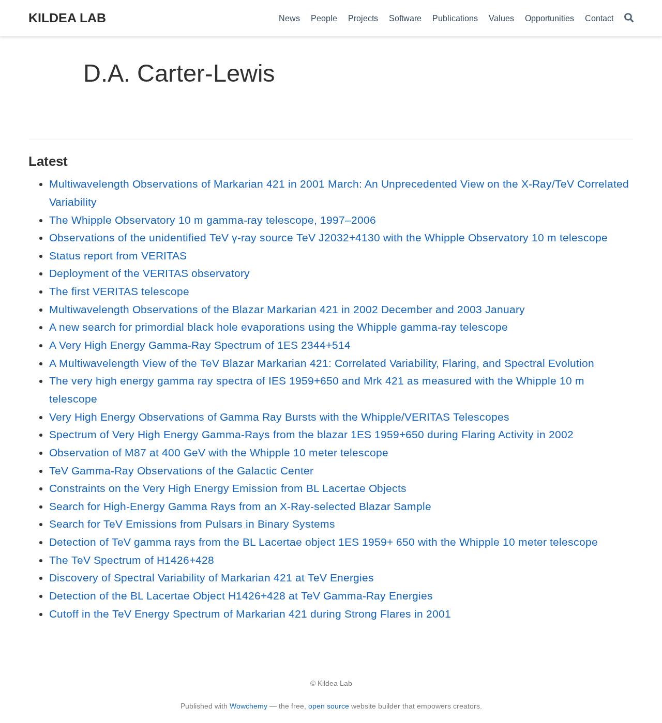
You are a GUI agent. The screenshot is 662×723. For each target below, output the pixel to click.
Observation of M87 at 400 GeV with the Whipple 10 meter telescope (218, 452)
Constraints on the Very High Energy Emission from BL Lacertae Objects (228, 488)
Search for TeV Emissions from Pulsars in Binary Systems (192, 524)
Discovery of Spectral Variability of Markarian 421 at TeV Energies (211, 577)
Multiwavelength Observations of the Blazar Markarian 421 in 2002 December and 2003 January (287, 309)
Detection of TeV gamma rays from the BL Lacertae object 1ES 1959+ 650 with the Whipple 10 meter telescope (323, 542)
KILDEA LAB (67, 17)
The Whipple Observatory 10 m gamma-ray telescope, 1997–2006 (212, 220)
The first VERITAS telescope (119, 291)
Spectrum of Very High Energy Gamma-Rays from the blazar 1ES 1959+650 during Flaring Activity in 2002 (311, 434)
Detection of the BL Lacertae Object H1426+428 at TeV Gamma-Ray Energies (241, 596)
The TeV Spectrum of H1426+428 (131, 560)
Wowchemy (248, 706)
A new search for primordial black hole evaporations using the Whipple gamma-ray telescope (278, 327)
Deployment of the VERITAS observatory (149, 273)
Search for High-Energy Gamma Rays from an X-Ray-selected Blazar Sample (240, 506)
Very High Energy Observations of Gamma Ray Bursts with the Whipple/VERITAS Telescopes (279, 417)
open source (328, 706)
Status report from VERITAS (118, 255)
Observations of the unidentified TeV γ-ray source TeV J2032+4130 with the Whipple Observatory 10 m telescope (328, 237)
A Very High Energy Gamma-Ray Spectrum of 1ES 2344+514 (200, 345)
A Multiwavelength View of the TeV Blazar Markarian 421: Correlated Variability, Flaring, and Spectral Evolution (321, 363)
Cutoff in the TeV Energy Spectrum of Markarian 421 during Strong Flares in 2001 (250, 614)
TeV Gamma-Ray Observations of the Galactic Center (181, 470)
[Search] (629, 18)
